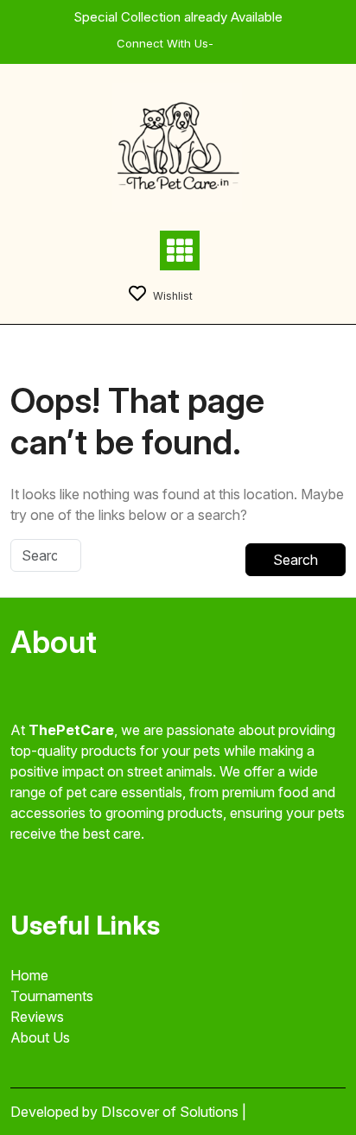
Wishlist (173, 295)
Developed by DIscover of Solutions (126, 1111)
